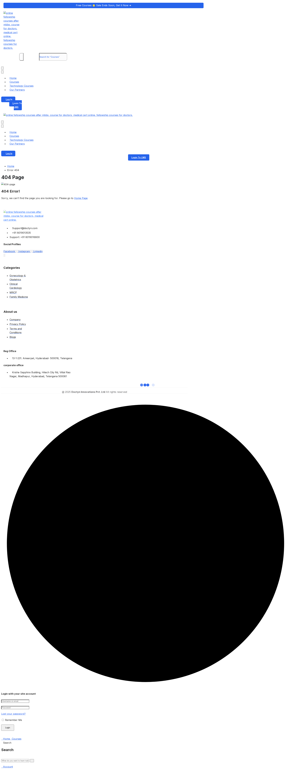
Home (10, 166)
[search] (21, 57)
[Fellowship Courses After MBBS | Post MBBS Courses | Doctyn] (13, 47)
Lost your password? (13, 713)
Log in (9, 99)
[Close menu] (2, 72)
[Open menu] (2, 68)
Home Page (81, 198)
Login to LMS (17, 105)
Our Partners (17, 89)
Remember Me (13, 719)
